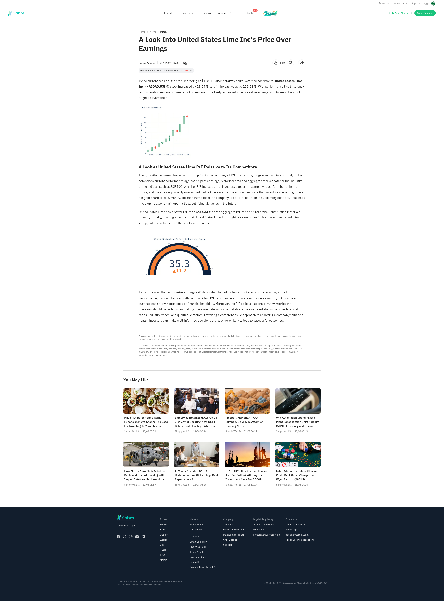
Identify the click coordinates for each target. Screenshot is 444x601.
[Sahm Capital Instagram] (131, 536)
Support (415, 3)
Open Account (425, 13)
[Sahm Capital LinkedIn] (143, 536)
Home (142, 32)
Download (384, 3)
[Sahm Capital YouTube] (137, 536)
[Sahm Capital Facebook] (118, 536)
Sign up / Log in (400, 13)
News (153, 32)
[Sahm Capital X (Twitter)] (124, 536)
